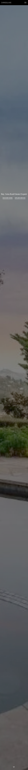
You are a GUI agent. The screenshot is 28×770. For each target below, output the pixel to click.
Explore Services (20, 198)
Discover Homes (8, 198)
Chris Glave (6, 2)
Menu (25, 2)
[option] (14, 387)
